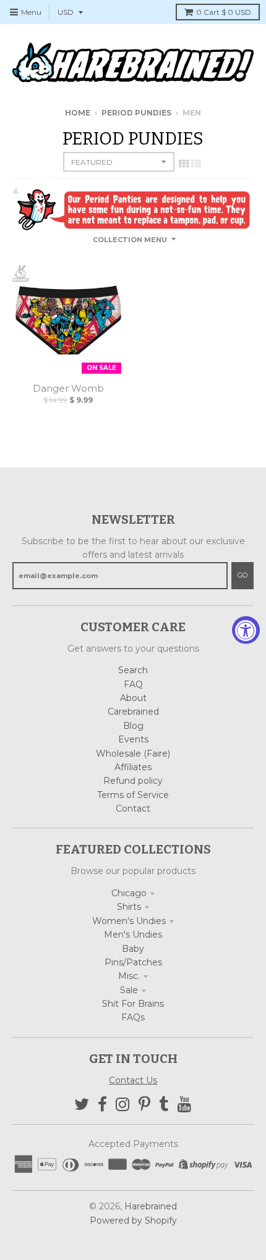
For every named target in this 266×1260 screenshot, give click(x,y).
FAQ (133, 684)
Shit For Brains (133, 1003)
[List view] (196, 164)
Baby (133, 948)
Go (242, 575)
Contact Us (133, 1080)
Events (133, 739)
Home (77, 112)
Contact (133, 808)
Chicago (129, 893)
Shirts (129, 906)
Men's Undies (133, 934)
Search (133, 670)
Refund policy (133, 780)
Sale (129, 990)
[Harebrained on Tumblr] (164, 1104)
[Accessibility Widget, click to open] (246, 630)
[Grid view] (184, 164)
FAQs (133, 1017)
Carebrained (133, 711)
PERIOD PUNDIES (136, 112)
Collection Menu (130, 239)
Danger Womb (68, 388)
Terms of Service (133, 794)
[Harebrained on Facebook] (102, 1104)
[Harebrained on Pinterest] (144, 1104)
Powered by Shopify (133, 1220)
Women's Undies (129, 920)
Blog (133, 725)
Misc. (129, 975)
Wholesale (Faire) (133, 753)
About (133, 698)
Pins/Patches (133, 962)
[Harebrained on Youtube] (185, 1104)
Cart (223, 12)
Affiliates (133, 767)
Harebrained (150, 1206)
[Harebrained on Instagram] (123, 1104)
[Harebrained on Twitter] (81, 1104)
